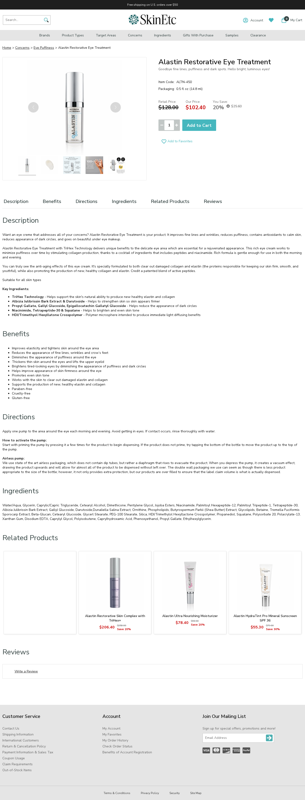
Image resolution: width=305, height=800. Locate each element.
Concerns (135, 35)
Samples (232, 35)
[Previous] (33, 107)
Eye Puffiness (44, 47)
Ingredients (162, 35)
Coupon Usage (13, 758)
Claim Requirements (17, 764)
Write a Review (26, 671)
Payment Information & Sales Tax (27, 752)
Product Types (73, 35)
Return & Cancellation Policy (24, 746)
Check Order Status (117, 746)
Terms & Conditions (117, 793)
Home (6, 47)
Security (174, 793)
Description (16, 201)
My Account (111, 728)
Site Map (196, 793)
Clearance (258, 35)
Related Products (170, 201)
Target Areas (106, 35)
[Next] (115, 107)
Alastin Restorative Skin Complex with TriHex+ (115, 618)
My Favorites (112, 734)
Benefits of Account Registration (127, 752)
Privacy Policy (150, 793)
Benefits (52, 201)
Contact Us (10, 728)
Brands (44, 35)
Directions (86, 201)
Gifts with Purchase (198, 35)
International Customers (20, 740)
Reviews (213, 201)
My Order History (115, 740)
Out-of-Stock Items (17, 770)
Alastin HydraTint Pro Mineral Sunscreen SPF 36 (265, 618)
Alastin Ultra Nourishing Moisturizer (190, 616)
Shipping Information (18, 734)
